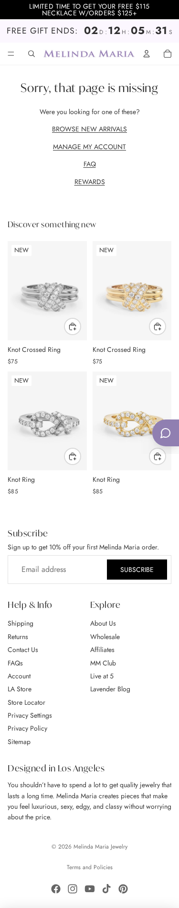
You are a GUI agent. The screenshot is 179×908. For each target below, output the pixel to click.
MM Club (103, 663)
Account (19, 676)
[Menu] (11, 54)
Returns (18, 636)
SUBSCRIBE (137, 569)
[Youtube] (89, 889)
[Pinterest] (123, 889)
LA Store (20, 689)
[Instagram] (72, 889)
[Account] (146, 53)
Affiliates (102, 650)
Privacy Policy (27, 728)
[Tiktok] (106, 889)
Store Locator (26, 702)
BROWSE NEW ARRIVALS (89, 129)
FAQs (15, 663)
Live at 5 (102, 676)
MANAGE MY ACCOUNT (89, 146)
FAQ (90, 164)
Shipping (20, 624)
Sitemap (19, 741)
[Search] (31, 53)
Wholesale (105, 636)
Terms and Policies (90, 867)
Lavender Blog (110, 689)
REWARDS (89, 181)
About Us (103, 624)
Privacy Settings (30, 716)
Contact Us (23, 650)
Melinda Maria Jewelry (100, 846)
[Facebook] (56, 889)
